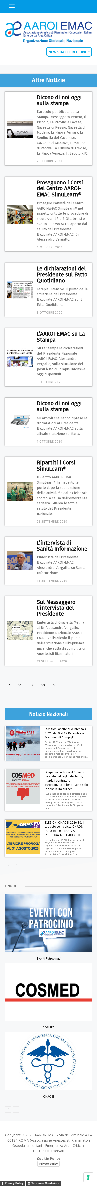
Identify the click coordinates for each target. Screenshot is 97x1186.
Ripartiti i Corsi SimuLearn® (56, 465)
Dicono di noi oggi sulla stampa (59, 100)
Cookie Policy (48, 1158)
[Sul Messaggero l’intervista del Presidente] (20, 630)
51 (20, 685)
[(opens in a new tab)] (48, 1061)
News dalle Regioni (67, 51)
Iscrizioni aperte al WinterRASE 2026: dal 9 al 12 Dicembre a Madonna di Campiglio (66, 733)
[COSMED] (48, 992)
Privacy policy (48, 1163)
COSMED (49, 1027)
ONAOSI (48, 1096)
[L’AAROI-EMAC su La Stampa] (20, 357)
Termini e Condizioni (45, 1183)
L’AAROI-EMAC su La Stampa (61, 336)
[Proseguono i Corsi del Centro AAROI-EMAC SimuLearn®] (20, 214)
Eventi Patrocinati (49, 958)
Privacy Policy (14, 1183)
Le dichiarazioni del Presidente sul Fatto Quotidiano (62, 274)
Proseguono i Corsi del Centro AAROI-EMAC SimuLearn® (60, 188)
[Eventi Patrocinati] (48, 923)
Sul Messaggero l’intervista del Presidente (56, 608)
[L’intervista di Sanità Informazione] (20, 560)
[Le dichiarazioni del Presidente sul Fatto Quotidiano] (20, 289)
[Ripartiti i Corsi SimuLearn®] (20, 491)
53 (43, 685)
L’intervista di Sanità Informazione (62, 545)
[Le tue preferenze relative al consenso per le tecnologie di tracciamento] (88, 1177)
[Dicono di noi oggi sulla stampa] (20, 128)
